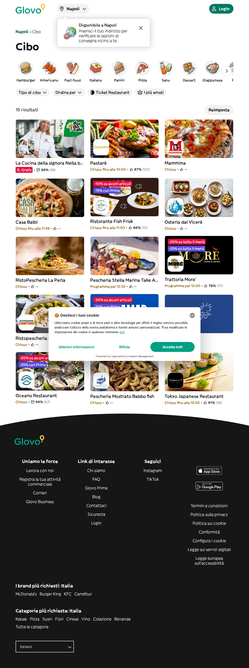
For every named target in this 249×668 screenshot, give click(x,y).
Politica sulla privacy (209, 514)
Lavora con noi (40, 470)
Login (96, 523)
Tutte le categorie (32, 626)
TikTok (153, 479)
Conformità (209, 531)
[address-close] (141, 28)
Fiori (59, 618)
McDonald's (26, 593)
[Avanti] (226, 71)
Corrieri (40, 492)
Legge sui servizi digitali (209, 549)
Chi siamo (96, 470)
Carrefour (83, 593)
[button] (26, 71)
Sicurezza (96, 514)
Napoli (22, 31)
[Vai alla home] (30, 9)
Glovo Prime (96, 488)
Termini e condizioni (209, 505)
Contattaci (96, 505)
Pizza (34, 618)
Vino (85, 618)
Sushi (47, 618)
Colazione (102, 618)
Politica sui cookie (209, 523)
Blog (96, 496)
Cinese (72, 618)
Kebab (21, 618)
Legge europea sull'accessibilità (209, 560)
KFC (67, 593)
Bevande (122, 618)
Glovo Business (40, 501)
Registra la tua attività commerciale (40, 481)
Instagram (152, 470)
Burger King (50, 593)
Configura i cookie (209, 540)
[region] (124, 71)
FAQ (96, 479)
